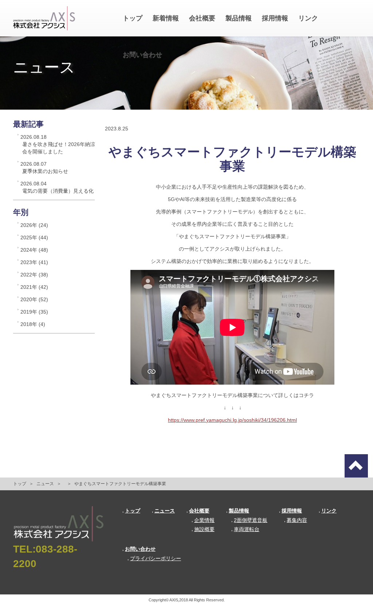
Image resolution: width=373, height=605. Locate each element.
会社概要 (202, 18)
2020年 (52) (34, 299)
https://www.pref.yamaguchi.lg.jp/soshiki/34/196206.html (232, 420)
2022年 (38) (34, 275)
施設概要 (204, 529)
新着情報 (166, 18)
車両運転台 (246, 529)
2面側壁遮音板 (250, 520)
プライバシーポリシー (155, 558)
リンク (308, 18)
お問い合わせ (142, 54)
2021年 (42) (34, 287)
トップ (132, 18)
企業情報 (204, 520)
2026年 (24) (34, 225)
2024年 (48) (34, 250)
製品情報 (238, 18)
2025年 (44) (34, 237)
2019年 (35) (34, 312)
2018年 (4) (32, 324)
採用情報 (275, 18)
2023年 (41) (34, 262)
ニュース (45, 483)
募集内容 (297, 520)
